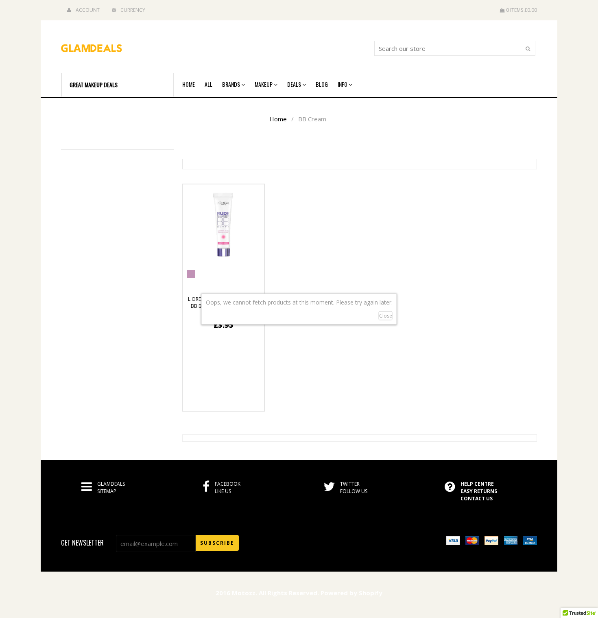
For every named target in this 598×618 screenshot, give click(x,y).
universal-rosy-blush (191, 274)
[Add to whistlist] (203, 401)
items (521, 10)
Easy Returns (479, 491)
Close (385, 315)
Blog (322, 84)
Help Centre (477, 483)
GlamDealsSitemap (111, 487)
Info (343, 84)
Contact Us (477, 498)
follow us (353, 491)
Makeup (264, 84)
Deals (294, 84)
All (208, 84)
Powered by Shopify (351, 593)
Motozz (243, 593)
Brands (231, 84)
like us (223, 491)
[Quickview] (243, 401)
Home (188, 84)
